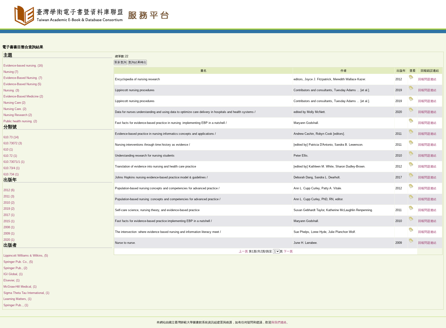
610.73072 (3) (12, 143)
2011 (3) (8, 196)
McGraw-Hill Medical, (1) (19, 286)
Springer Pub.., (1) (15, 305)
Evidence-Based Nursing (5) (22, 84)
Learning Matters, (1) (17, 299)
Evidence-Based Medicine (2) (23, 96)
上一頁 (243, 251)
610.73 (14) (11, 137)
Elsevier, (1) (11, 280)
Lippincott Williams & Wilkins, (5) (25, 255)
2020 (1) (8, 239)
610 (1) (8, 149)
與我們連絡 (278, 322)
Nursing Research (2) (17, 115)
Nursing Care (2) (14, 102)
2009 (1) (8, 233)
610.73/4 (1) (11, 168)
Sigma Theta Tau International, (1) (26, 293)
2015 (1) (8, 221)
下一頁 (288, 251)
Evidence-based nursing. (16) (23, 65)
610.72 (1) (10, 156)
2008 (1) (8, 227)
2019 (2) (8, 208)
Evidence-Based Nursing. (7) (22, 78)
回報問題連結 (427, 79)
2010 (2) (8, 202)
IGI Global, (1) (13, 274)
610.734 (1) (11, 174)
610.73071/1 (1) (13, 162)
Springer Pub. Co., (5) (18, 262)
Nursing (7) (10, 72)
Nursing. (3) (11, 90)
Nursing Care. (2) (14, 109)
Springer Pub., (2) (15, 268)
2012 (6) (8, 190)
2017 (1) (8, 215)
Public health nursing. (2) (20, 121)
